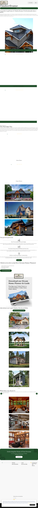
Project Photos (19, 181)
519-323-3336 (24, 464)
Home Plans (19, 160)
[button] (1, 394)
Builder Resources (18, 121)
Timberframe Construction (18, 50)
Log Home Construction (18, 86)
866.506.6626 (15, 464)
